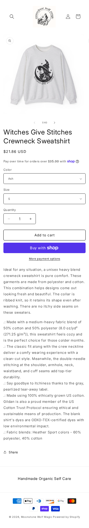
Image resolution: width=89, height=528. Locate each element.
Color (7, 169)
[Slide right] (55, 123)
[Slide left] (34, 123)
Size (6, 189)
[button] (12, 17)
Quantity (9, 210)
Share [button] (13, 452)
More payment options (44, 258)
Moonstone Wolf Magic (36, 516)
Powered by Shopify (66, 516)
